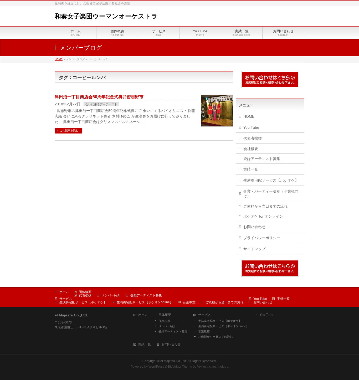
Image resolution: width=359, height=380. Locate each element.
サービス (65, 299)
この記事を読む (69, 130)
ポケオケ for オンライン (263, 216)
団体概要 (85, 292)
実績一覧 (250, 169)
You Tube (251, 127)
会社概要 (250, 149)
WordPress (156, 366)
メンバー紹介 (110, 295)
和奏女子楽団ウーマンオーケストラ (106, 16)
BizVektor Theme (180, 366)
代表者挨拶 (252, 138)
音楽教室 (189, 302)
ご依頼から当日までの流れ (265, 206)
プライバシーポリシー (261, 238)
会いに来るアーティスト (101, 104)
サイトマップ (254, 249)
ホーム (64, 292)
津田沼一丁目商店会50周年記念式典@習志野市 (99, 97)
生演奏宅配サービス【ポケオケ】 (271, 180)
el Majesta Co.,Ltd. (173, 361)
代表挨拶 (85, 295)
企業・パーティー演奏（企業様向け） (271, 193)
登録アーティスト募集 (261, 159)
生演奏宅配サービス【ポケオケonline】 (145, 302)
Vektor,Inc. (204, 366)
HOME (248, 116)
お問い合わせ (254, 227)
